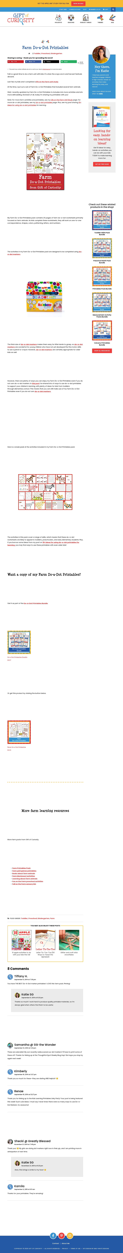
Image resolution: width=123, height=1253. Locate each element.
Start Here (63, 9)
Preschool (45, 53)
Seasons (71, 22)
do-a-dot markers (29, 344)
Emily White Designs (101, 1248)
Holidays (58, 22)
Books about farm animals (23, 873)
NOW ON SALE (78, 4)
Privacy (65, 1248)
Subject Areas (85, 22)
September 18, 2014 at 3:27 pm (25, 1074)
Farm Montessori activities (23, 876)
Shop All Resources (102, 351)
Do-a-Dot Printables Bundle (36, 603)
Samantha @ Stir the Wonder (35, 1045)
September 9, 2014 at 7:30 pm (25, 980)
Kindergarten (56, 53)
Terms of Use (75, 1248)
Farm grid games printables (24, 871)
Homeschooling (74, 9)
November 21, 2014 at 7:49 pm (25, 1144)
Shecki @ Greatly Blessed (32, 1141)
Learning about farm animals (24, 879)
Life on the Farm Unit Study (62, 100)
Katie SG (28, 994)
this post (35, 383)
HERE (101, 94)
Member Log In (95, 9)
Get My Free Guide (102, 164)
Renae (18, 1091)
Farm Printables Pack (21, 868)
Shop (84, 9)
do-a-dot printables (44, 102)
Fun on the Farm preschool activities (27, 881)
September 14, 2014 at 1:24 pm (25, 1048)
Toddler (37, 53)
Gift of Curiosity (20, 19)
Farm (52, 918)
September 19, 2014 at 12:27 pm (25, 1094)
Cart (106, 9)
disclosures (46, 69)
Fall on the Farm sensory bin (24, 884)
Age (112, 22)
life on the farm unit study (47, 82)
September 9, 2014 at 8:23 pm (32, 998)
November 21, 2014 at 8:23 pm (32, 1166)
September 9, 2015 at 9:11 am (24, 1189)
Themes (100, 22)
